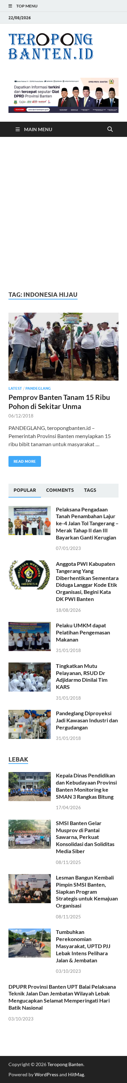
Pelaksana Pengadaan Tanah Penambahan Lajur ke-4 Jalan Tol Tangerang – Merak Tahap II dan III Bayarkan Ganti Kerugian (87, 523)
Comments (60, 490)
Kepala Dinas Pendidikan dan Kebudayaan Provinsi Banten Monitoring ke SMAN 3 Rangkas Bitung (86, 785)
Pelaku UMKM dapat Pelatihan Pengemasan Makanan (83, 632)
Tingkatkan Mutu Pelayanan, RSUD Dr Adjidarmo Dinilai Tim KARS (81, 676)
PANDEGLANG (38, 388)
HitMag (76, 1074)
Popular (25, 490)
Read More (22, 460)
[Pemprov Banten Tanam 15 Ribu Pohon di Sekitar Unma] (63, 347)
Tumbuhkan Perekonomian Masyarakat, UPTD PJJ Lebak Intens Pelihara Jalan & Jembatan (83, 946)
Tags (90, 490)
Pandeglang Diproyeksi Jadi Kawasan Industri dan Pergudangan (87, 720)
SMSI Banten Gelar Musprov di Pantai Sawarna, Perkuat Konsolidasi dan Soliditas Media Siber (85, 837)
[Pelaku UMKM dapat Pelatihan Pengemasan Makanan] (29, 626)
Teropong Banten (65, 1064)
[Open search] (110, 129)
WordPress (46, 1074)
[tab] (24, 490)
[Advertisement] (63, 213)
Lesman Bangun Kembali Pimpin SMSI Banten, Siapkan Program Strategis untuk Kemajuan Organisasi (87, 891)
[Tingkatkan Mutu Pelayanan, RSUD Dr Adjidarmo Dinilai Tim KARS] (29, 666)
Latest (15, 388)
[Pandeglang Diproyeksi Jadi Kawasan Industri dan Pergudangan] (29, 714)
